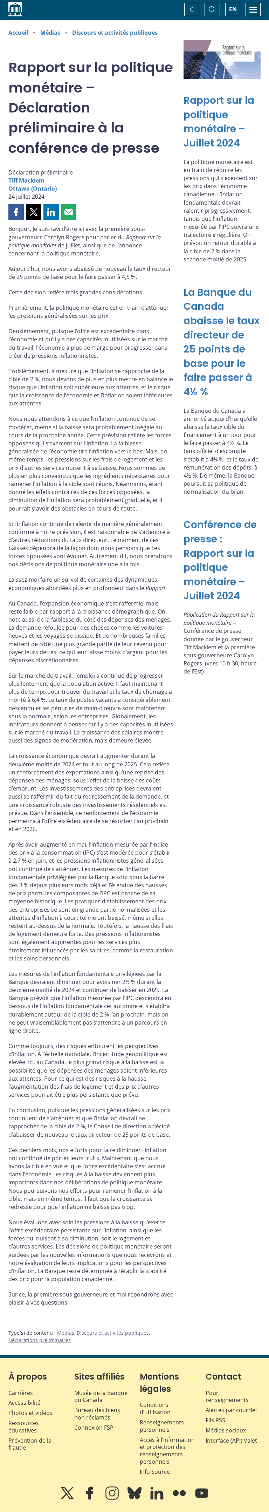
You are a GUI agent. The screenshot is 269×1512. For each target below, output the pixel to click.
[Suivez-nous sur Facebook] (90, 1498)
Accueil (18, 32)
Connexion (93, 1427)
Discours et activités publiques (115, 32)
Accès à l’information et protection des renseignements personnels (167, 1450)
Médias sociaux (226, 1430)
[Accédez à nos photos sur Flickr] (180, 1498)
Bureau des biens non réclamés (97, 1413)
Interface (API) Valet (231, 1440)
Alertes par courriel (231, 1410)
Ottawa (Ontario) (32, 188)
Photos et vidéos (30, 1413)
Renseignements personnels (162, 1426)
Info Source (155, 1472)
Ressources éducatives (23, 1426)
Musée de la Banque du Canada (100, 1396)
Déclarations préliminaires (39, 1340)
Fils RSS (215, 1420)
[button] (16, 212)
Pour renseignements (227, 1396)
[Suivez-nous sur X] (68, 1498)
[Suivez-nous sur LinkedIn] (157, 1498)
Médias (50, 32)
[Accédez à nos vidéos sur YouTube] (201, 1498)
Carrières (20, 1393)
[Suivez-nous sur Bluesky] (135, 1498)
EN (233, 9)
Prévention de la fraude (29, 1444)
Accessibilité (24, 1403)
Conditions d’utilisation (155, 1408)
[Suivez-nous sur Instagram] (113, 1498)
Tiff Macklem (26, 180)
